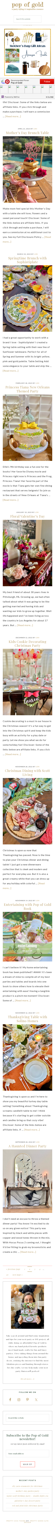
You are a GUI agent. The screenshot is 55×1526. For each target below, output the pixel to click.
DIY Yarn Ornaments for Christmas (27, 1486)
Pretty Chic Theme (16, 1521)
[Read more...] (13, 116)
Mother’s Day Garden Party (27, 1491)
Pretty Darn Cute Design (36, 1521)
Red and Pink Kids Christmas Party (27, 1505)
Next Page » (18, 1275)
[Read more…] (27, 1379)
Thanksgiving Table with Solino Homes (27, 1019)
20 (7, 1275)
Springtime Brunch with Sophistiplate (27, 260)
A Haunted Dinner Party (28, 1146)
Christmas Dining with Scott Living (27, 772)
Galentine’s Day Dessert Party (27, 1501)
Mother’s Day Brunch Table (27, 133)
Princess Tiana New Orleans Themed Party (27, 389)
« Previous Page (13, 1269)
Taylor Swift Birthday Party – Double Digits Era (27, 1496)
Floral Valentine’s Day (27, 516)
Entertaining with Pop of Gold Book (27, 906)
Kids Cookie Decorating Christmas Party (27, 643)
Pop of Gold (28, 6)
